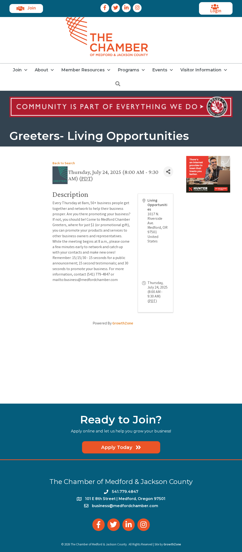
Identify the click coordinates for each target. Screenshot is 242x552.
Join (17, 70)
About (41, 70)
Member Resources (83, 70)
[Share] (168, 171)
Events (159, 70)
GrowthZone (122, 323)
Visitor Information (200, 70)
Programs (128, 70)
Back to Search (63, 163)
